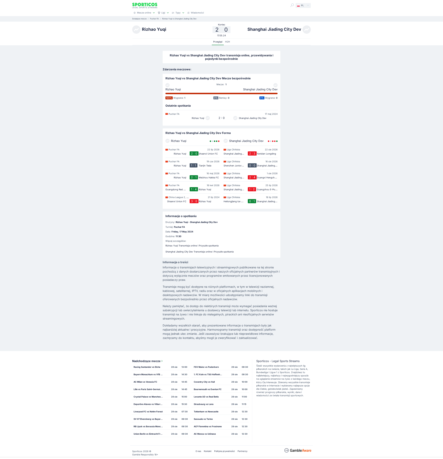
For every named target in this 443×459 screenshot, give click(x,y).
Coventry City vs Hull (204, 382)
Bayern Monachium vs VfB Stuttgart (149, 374)
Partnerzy (242, 451)
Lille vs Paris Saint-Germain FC (149, 389)
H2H (227, 41)
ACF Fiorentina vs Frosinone (208, 426)
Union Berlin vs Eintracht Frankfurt (149, 434)
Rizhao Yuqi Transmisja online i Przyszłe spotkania (192, 245)
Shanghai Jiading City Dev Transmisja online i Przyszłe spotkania (199, 251)
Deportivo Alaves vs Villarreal (148, 404)
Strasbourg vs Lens (204, 404)
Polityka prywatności (224, 451)
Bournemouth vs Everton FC (208, 389)
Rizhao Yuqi (173, 89)
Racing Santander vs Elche (147, 367)
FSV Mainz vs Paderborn (206, 367)
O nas (198, 451)
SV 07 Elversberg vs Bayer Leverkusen (149, 419)
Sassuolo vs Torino (203, 419)
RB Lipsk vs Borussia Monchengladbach (149, 426)
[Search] (292, 5)
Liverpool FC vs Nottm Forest (148, 411)
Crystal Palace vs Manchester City (149, 396)
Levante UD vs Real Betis (206, 396)
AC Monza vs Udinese (205, 434)
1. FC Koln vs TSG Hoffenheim (209, 374)
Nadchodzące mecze (146, 361)
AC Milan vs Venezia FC (145, 382)
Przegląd (217, 41)
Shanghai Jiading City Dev (260, 89)
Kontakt (207, 451)
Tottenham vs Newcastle (206, 411)
